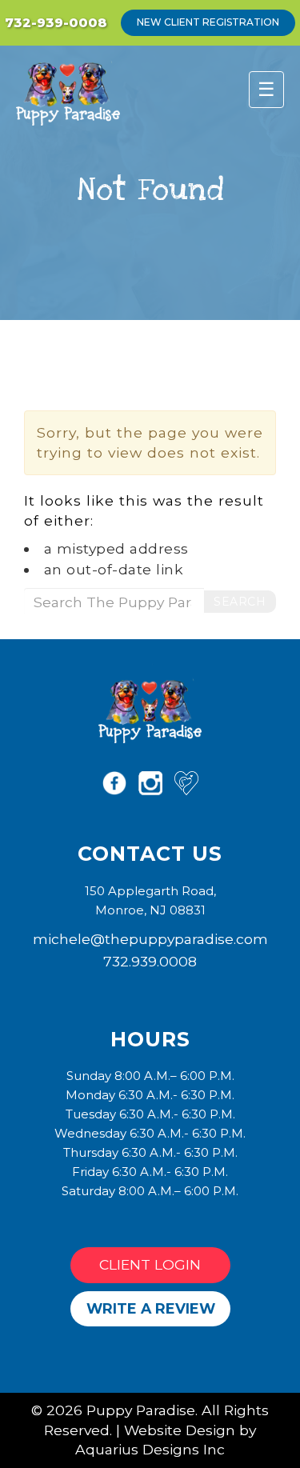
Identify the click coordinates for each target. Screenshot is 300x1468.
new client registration (208, 22)
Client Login (150, 1264)
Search (240, 601)
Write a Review (150, 1308)
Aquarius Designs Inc (150, 1449)
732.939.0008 (150, 961)
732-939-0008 (56, 22)
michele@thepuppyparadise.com (150, 938)
